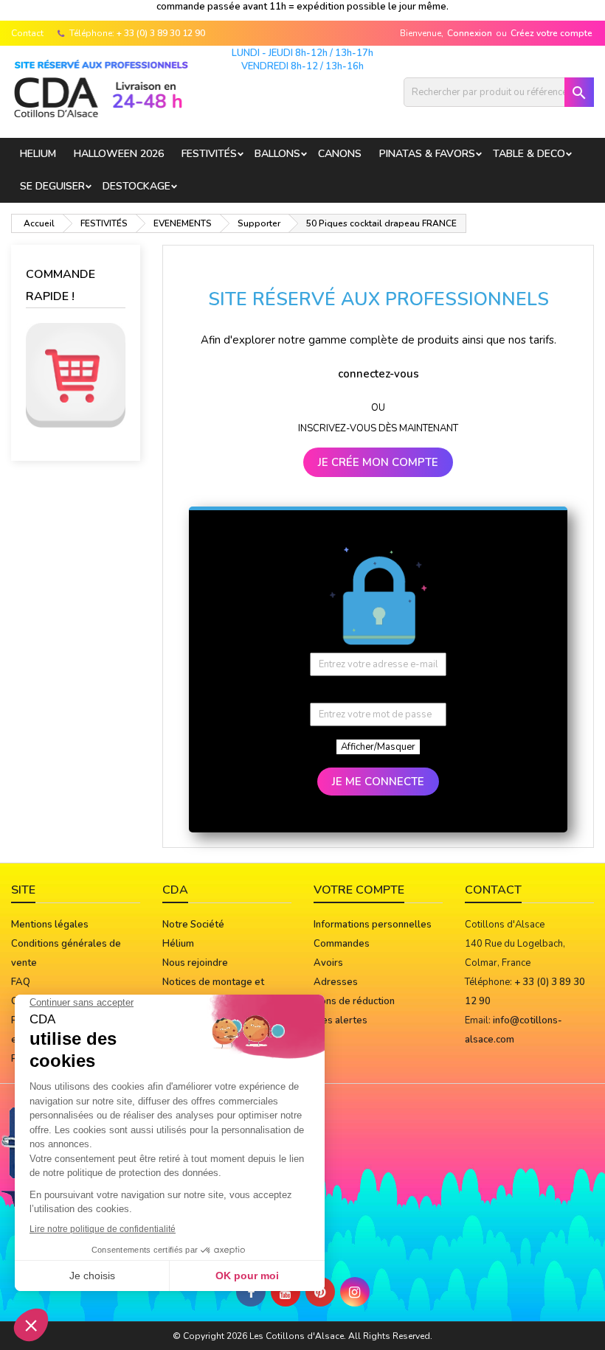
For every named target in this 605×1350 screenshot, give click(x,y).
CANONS (340, 154)
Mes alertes (340, 1020)
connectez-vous (378, 373)
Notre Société (193, 924)
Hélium (178, 943)
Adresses (336, 982)
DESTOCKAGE (136, 186)
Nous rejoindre (195, 963)
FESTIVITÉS (209, 154)
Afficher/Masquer (378, 747)
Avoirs (328, 963)
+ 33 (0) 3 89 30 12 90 (161, 33)
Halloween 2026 (119, 154)
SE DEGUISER (52, 186)
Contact (27, 33)
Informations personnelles (373, 924)
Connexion (469, 33)
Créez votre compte (551, 33)
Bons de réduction (354, 1001)
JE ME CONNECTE (378, 781)
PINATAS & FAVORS (427, 154)
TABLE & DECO (529, 154)
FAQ (20, 982)
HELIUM (38, 154)
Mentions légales (50, 924)
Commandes (342, 943)
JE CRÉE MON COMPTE (378, 462)
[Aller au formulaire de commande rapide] (75, 375)
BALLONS (277, 154)
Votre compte (359, 890)
